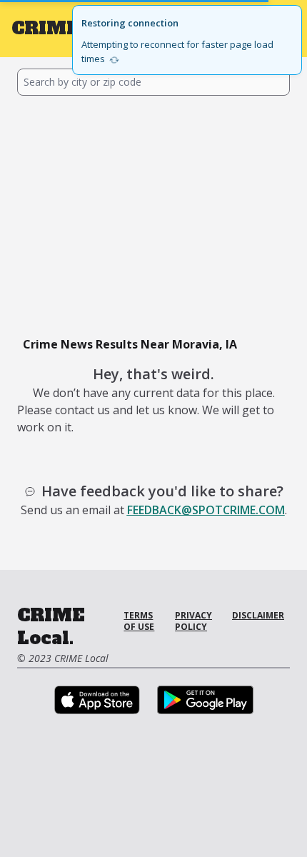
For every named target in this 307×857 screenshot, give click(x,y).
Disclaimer (258, 615)
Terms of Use (139, 621)
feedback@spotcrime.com (206, 510)
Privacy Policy (193, 621)
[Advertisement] (153, 213)
